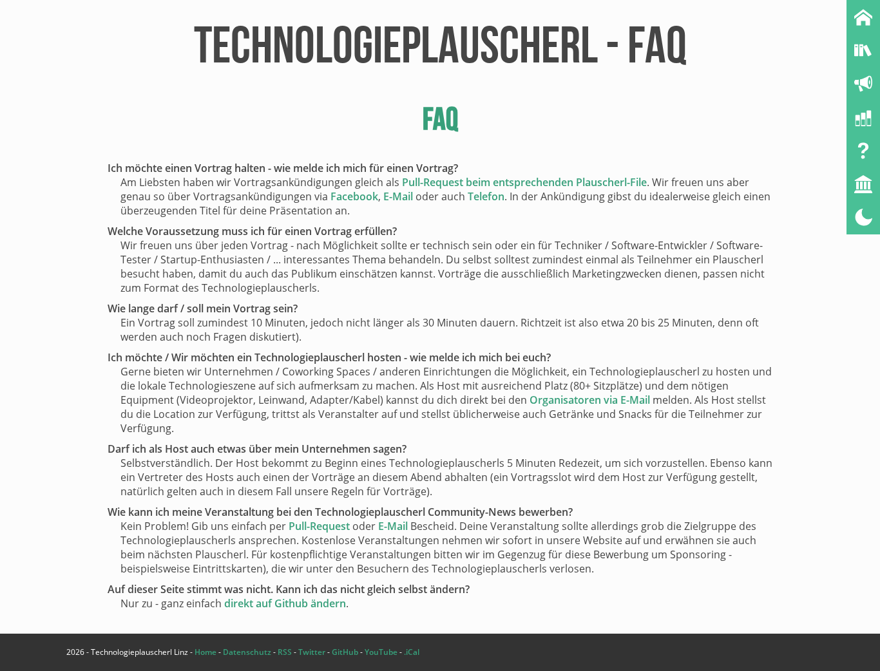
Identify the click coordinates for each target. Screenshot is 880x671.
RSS (285, 652)
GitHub (345, 652)
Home (205, 652)
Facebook (354, 196)
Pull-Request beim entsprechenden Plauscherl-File (524, 182)
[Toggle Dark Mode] (863, 217)
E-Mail (398, 196)
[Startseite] (863, 16)
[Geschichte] (863, 184)
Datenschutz (247, 652)
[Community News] (863, 83)
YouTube (381, 652)
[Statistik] (863, 117)
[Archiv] (863, 50)
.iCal (411, 652)
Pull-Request (319, 526)
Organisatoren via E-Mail (590, 400)
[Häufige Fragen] (863, 150)
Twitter (311, 652)
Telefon (486, 196)
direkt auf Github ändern (285, 603)
